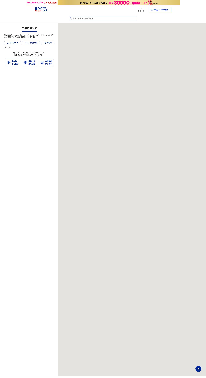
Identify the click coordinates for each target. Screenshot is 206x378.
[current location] (198, 369)
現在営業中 (48, 43)
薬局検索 (141, 11)
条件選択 (13, 43)
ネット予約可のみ (31, 43)
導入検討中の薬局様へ (160, 10)
